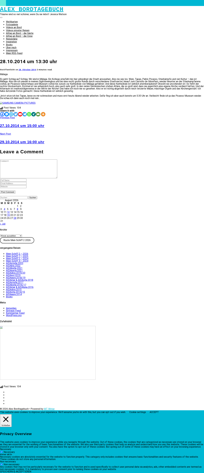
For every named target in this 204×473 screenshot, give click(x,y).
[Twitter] (15, 114)
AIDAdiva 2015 (14, 289)
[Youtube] (20, 114)
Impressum (12, 50)
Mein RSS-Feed (14, 53)
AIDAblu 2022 (13, 265)
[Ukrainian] (26, 384)
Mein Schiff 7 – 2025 (17, 256)
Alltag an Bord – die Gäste (19, 33)
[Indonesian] (19, 384)
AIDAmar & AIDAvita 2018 (19, 280)
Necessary (9, 452)
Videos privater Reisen (17, 30)
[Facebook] (2, 114)
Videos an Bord (14, 27)
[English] (5, 384)
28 (15, 218)
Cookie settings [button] (137, 412)
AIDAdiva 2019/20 (15, 272)
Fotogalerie (12, 24)
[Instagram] (11, 114)
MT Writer (49, 408)
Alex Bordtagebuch (31, 9)
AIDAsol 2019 (13, 275)
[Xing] (33, 114)
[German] (1, 384)
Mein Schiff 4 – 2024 (17, 260)
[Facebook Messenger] (6, 114)
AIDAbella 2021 (14, 268)
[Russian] (30, 384)
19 (8, 215)
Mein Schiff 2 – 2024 (17, 258)
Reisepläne (11, 38)
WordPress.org (14, 315)
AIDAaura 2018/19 (15, 277)
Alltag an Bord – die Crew (19, 36)
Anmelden (11, 308)
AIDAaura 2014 (14, 294)
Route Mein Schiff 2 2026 (17, 240)
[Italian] (8, 384)
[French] (12, 384)
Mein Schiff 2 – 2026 (17, 253)
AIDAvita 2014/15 (15, 292)
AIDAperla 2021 (14, 270)
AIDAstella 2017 (14, 282)
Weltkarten (12, 21)
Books (9, 44)
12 (8, 212)
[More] (43, 114)
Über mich (11, 47)
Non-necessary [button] (8, 461)
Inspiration (11, 41)
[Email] (38, 114)
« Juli (2, 223)
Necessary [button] (5, 449)
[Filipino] (16, 384)
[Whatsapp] (29, 114)
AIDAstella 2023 (14, 263)
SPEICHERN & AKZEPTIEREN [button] (15, 471)
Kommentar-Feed (15, 313)
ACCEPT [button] (154, 412)
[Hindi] (23, 384)
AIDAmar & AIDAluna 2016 (19, 287)
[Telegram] (24, 114)
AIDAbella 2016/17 (16, 284)
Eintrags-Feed (13, 310)
